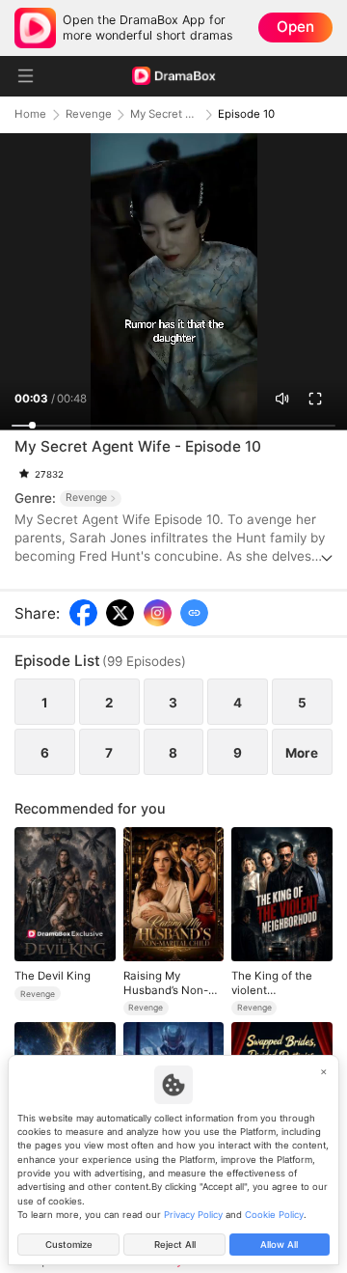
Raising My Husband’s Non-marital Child (165, 982)
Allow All (279, 1244)
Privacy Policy (193, 1214)
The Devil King (52, 975)
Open (295, 26)
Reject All (175, 1244)
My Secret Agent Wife (165, 114)
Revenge (89, 114)
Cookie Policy (274, 1214)
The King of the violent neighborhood (271, 982)
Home (30, 114)
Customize (69, 1244)
